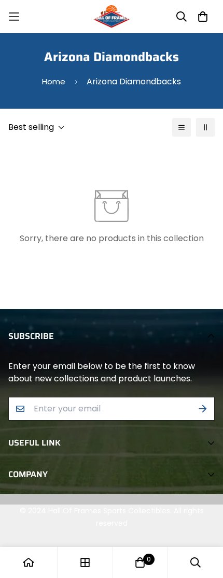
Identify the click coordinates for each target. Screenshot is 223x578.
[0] (140, 562)
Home (53, 81)
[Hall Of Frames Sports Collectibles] (111, 16)
